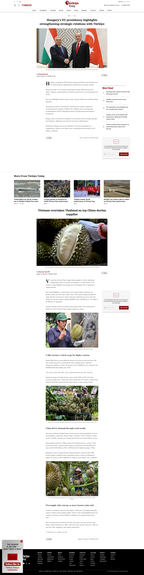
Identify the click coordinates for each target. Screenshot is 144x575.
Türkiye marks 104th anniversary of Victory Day (84, 200)
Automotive (72, 565)
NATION (61, 10)
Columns (113, 554)
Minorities (40, 563)
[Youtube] (23, 563)
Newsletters (48, 571)
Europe (49, 554)
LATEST (34, 10)
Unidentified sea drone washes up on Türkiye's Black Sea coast (26, 200)
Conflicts (60, 561)
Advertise (70, 571)
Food (81, 563)
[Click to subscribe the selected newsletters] (124, 154)
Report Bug (79, 571)
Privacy (65, 571)
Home (69, 15)
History (92, 554)
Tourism (71, 561)
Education (82, 554)
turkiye (27, 5)
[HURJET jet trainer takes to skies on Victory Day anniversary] (117, 188)
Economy (71, 554)
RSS (75, 571)
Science (82, 565)
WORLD (76, 10)
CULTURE (101, 10)
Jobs (60, 571)
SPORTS (109, 10)
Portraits (92, 563)
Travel (81, 561)
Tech (70, 563)
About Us (41, 571)
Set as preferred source (112, 5)
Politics (39, 554)
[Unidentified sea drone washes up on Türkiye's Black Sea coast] (27, 188)
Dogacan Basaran (43, 74)
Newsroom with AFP (44, 272)
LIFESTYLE (93, 10)
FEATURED (53, 10)
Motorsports (103, 561)
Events (92, 561)
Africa (59, 554)
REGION (69, 10)
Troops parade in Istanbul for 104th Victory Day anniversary (56, 200)
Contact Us (55, 571)
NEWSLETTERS (126, 5)
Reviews (92, 565)
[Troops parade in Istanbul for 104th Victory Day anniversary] (57, 188)
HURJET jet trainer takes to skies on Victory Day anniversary (116, 200)
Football (102, 554)
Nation (74, 15)
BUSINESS (84, 10)
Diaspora (40, 561)
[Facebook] (26, 563)
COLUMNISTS (43, 10)
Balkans (49, 561)
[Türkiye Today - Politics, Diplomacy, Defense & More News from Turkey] (72, 4)
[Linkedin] (29, 563)
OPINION (113, 552)
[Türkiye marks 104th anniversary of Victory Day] (87, 188)
